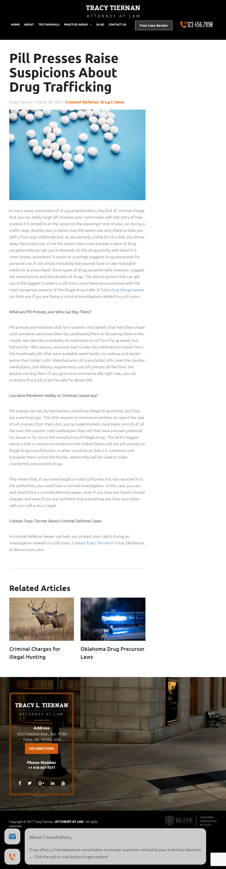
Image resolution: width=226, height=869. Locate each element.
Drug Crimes (112, 102)
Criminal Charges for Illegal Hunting (34, 653)
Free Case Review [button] (154, 25)
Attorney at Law (69, 821)
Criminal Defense (82, 102)
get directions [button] (41, 748)
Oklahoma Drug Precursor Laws (113, 653)
